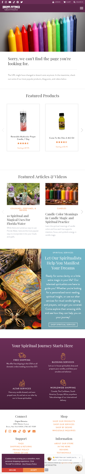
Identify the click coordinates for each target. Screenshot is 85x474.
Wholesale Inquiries (63, 430)
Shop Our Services (63, 424)
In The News (64, 446)
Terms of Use (21, 453)
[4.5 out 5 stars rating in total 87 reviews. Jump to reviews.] (62, 142)
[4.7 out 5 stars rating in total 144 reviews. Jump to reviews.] (23, 143)
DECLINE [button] (12, 470)
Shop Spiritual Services (63, 324)
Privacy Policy (21, 449)
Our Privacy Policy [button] (29, 464)
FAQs (21, 443)
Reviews (64, 449)
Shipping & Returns (21, 446)
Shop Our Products (64, 421)
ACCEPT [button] (34, 470)
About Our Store (63, 443)
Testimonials (64, 453)
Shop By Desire (64, 427)
